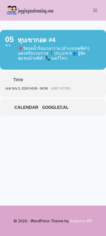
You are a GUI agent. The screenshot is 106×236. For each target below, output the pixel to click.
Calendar (26, 107)
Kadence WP (81, 220)
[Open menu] (95, 10)
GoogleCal (55, 107)
